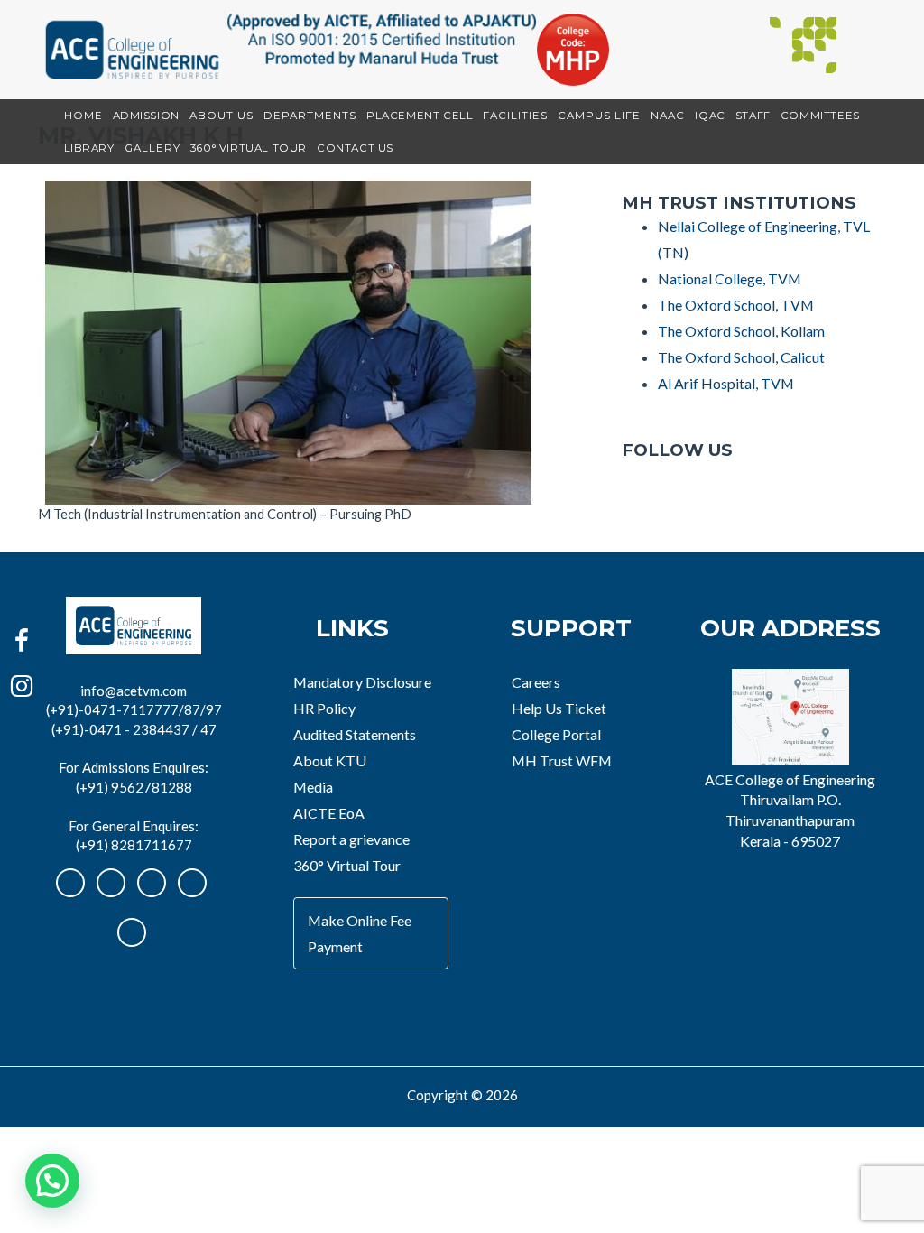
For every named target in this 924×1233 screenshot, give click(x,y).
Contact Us (355, 148)
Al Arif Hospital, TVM (726, 383)
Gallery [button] (152, 148)
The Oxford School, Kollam (741, 330)
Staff (753, 115)
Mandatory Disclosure (362, 682)
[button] (52, 1181)
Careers (536, 682)
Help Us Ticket (559, 708)
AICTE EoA (329, 812)
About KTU (329, 760)
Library (89, 148)
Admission (146, 115)
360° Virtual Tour (248, 148)
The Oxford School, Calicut (741, 357)
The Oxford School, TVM (736, 304)
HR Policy (324, 708)
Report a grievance (351, 839)
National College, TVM (729, 278)
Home (83, 115)
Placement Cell (419, 115)
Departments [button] (309, 115)
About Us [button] (221, 115)
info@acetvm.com (133, 690)
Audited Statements (354, 734)
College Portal (556, 734)
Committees (820, 115)
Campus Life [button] (599, 115)
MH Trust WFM (562, 760)
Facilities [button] (515, 115)
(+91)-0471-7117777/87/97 (134, 709)
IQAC (710, 115)
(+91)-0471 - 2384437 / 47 (134, 729)
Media (313, 786)
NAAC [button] (668, 115)
